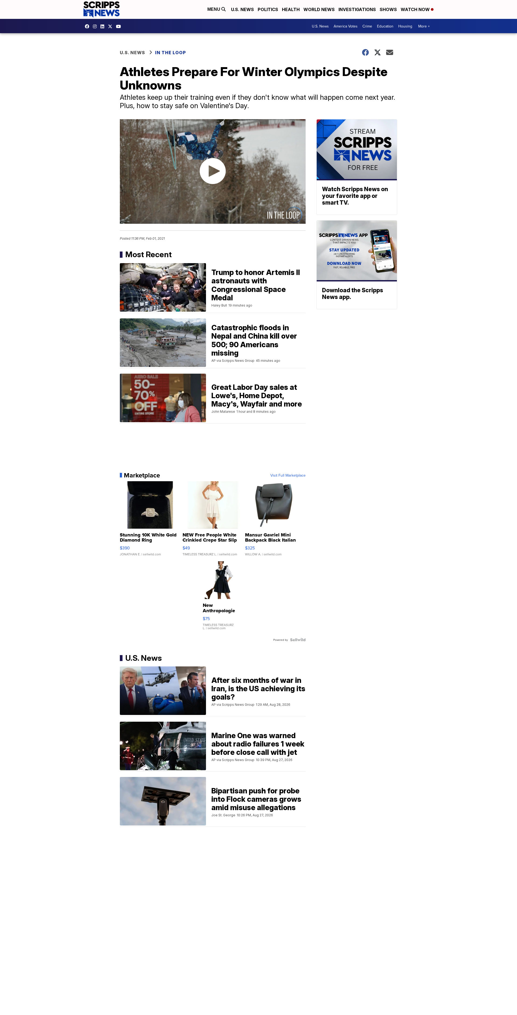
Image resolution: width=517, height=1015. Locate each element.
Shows (388, 9)
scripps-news (103, 26)
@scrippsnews (120, 26)
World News (319, 9)
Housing (405, 26)
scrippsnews (88, 26)
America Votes (346, 26)
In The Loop (170, 52)
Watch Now (416, 9)
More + (424, 26)
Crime (367, 26)
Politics (268, 9)
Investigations (357, 9)
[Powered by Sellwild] (298, 640)
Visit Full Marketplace (288, 475)
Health (291, 9)
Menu (214, 9)
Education (385, 26)
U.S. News (242, 9)
